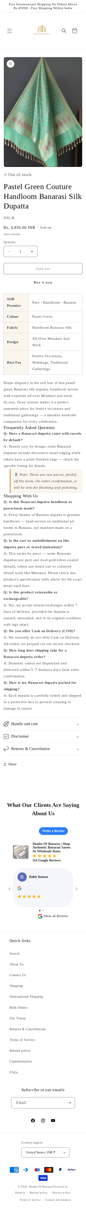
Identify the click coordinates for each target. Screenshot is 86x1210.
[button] (9, 31)
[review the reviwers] (19, 889)
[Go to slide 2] (43, 910)
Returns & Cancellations (28, 1029)
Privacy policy (62, 1192)
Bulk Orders (19, 1007)
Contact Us (18, 975)
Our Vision (18, 1018)
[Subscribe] (69, 1102)
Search (15, 953)
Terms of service (30, 1199)
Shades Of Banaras (41, 1186)
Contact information (58, 1199)
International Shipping (26, 996)
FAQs (14, 1072)
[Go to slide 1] (40, 910)
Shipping (16, 986)
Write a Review (53, 831)
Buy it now (43, 282)
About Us (17, 964)
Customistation (21, 1061)
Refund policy (20, 1050)
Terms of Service (22, 1040)
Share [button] (12, 764)
